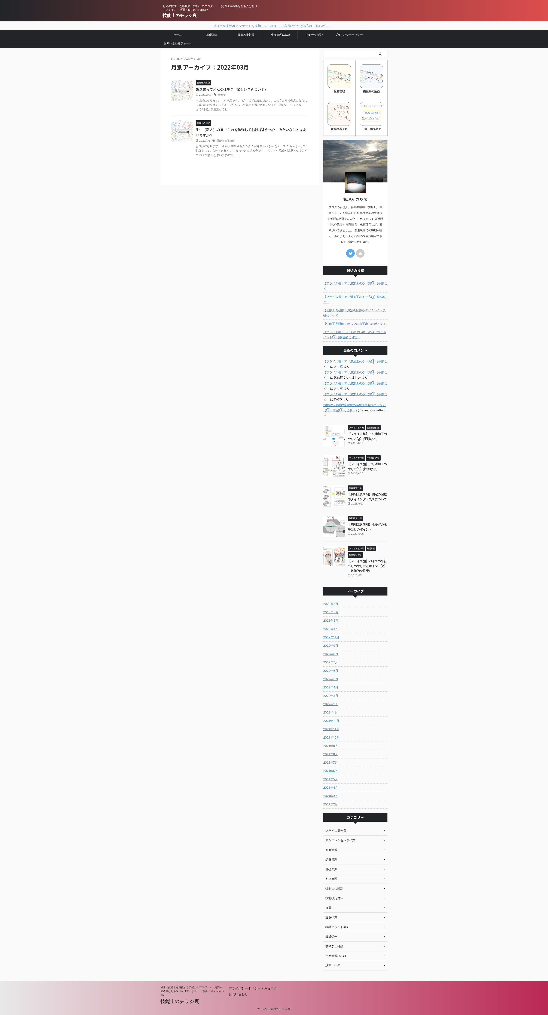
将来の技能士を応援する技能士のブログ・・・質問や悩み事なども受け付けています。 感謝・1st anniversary (192, 991)
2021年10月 (331, 737)
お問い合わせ (238, 994)
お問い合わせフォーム (178, 43)
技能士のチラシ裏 (180, 15)
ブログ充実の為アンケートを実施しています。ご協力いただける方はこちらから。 (242, 26)
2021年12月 (331, 720)
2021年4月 (330, 787)
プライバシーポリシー (349, 34)
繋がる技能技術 (226, 140)
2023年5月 (330, 620)
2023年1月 (330, 629)
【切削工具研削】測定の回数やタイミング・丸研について (354, 312)
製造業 (222, 94)
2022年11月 (331, 637)
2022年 (188, 58)
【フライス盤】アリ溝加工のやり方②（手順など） (355, 285)
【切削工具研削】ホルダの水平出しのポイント (354, 323)
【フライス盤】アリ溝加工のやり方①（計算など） (355, 299)
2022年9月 (330, 645)
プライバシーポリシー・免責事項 (253, 988)
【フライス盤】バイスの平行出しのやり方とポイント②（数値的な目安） (354, 334)
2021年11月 (331, 729)
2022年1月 (330, 712)
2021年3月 (330, 796)
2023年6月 (330, 612)
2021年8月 (330, 754)
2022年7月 (330, 662)
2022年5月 (330, 679)
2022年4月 (330, 687)
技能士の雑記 (314, 34)
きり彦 (338, 366)
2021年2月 (330, 804)
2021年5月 (330, 779)
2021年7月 (330, 762)
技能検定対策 (246, 34)
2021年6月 (330, 771)
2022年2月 (330, 704)
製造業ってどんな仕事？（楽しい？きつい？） (232, 89)
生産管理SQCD (280, 34)
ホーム (177, 34)
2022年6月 (330, 670)
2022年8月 (330, 654)
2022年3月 (330, 695)
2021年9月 (330, 746)
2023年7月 (330, 604)
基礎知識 (211, 34)
